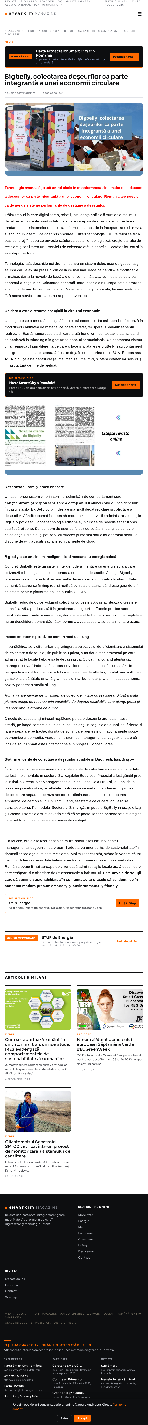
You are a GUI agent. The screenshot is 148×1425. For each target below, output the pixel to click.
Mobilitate (85, 1215)
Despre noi (86, 1251)
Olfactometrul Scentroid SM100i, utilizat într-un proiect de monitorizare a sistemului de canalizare (37, 1149)
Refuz (64, 1418)
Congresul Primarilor (71, 1382)
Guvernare (85, 1239)
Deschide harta (125, 384)
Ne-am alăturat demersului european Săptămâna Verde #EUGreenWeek (105, 1044)
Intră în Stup (127, 903)
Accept (82, 1418)
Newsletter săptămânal (118, 1382)
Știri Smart (118, 1369)
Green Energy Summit (71, 1396)
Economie (85, 1233)
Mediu (21, 31)
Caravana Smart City (72, 1369)
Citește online (15, 1279)
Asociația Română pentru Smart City (34, 4)
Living (82, 1245)
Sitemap (11, 1297)
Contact (84, 1257)
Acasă (9, 31)
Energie (83, 1221)
